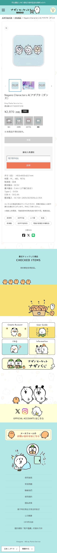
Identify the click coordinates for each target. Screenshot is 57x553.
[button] (3, 10)
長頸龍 (9, 223)
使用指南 (28, 477)
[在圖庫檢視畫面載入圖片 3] (42, 85)
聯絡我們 (28, 490)
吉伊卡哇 (21, 218)
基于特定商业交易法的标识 (28, 509)
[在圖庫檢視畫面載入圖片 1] (15, 85)
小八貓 (32, 218)
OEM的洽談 (28, 522)
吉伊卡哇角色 (23, 223)
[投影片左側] (5, 86)
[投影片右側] (51, 86)
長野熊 (9, 218)
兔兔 (42, 218)
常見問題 (28, 484)
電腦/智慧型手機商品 (41, 223)
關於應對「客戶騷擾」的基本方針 (28, 528)
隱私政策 (28, 503)
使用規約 (28, 496)
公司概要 (28, 515)
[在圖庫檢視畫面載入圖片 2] (28, 85)
